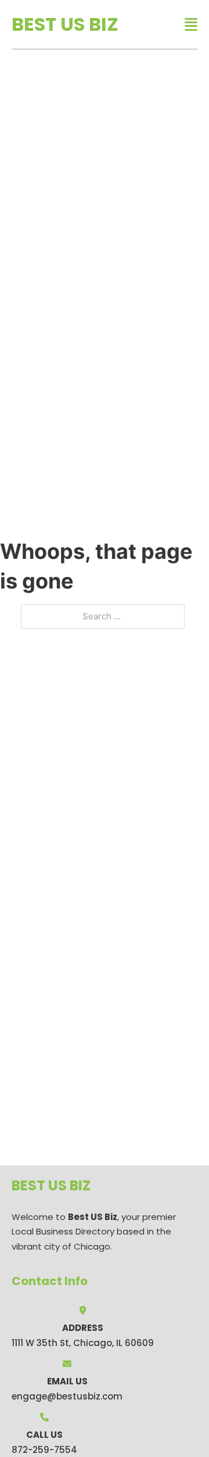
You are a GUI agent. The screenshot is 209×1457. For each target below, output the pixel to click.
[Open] (191, 24)
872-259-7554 (44, 1450)
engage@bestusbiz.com (67, 1396)
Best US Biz (65, 24)
